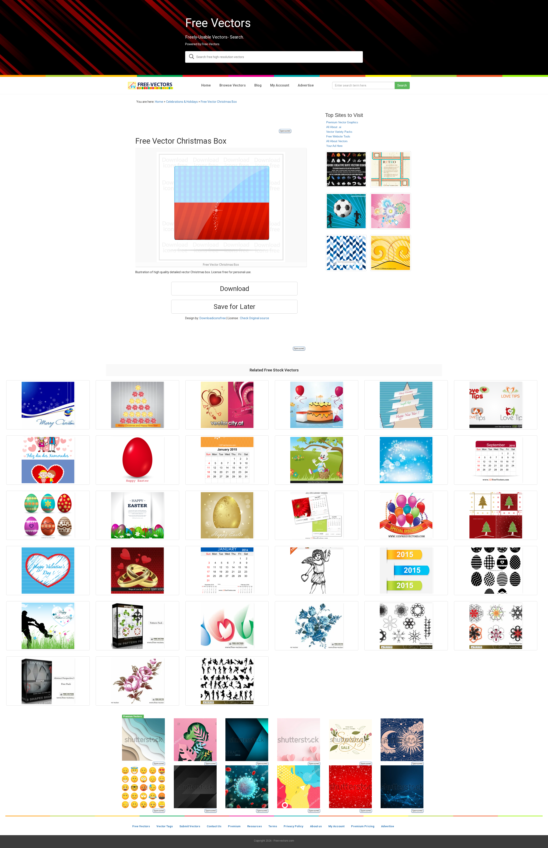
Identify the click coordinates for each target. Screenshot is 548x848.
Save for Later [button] (234, 307)
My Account (336, 826)
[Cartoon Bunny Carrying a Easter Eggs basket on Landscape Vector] (316, 460)
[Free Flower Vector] (137, 681)
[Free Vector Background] (390, 253)
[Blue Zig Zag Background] (346, 253)
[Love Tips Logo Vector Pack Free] (496, 404)
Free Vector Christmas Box (219, 101)
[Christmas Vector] (48, 404)
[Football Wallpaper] (346, 211)
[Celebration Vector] (406, 515)
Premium (234, 826)
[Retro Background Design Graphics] (390, 169)
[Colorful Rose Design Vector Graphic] (390, 211)
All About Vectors (337, 141)
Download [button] (234, 289)
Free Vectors (141, 826)
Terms (272, 826)
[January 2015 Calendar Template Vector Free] (227, 460)
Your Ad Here (334, 146)
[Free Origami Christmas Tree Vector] (406, 404)
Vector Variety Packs (339, 131)
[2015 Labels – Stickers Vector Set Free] (406, 570)
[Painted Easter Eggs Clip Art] (48, 515)
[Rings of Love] (137, 570)
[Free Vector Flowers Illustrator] (316, 625)
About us (316, 826)
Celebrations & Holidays (182, 101)
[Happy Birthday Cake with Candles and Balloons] (316, 404)
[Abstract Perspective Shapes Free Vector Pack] (48, 681)
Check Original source (254, 318)
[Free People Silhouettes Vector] (227, 681)
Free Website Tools (338, 136)
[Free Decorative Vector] (406, 625)
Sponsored (285, 131)
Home (159, 101)
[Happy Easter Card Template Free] (137, 515)
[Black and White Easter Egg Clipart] (496, 570)
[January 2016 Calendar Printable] (227, 570)
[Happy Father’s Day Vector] (48, 625)
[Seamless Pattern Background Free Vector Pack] (137, 625)
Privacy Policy (293, 826)
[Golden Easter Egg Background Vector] (227, 515)
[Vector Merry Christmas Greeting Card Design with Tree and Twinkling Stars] (496, 515)
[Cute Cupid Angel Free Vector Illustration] (316, 570)
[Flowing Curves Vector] (227, 625)
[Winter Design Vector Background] (406, 460)
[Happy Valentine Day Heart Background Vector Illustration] (48, 570)
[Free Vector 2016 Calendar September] (496, 460)
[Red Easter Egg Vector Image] (137, 460)
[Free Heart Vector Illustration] (227, 404)
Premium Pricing (362, 826)
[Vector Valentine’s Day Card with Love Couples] (48, 460)
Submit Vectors (189, 826)
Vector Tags (164, 826)
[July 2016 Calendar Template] (316, 515)
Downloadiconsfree (213, 318)
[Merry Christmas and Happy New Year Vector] (137, 404)
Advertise (387, 826)
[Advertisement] (213, 118)
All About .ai (333, 127)
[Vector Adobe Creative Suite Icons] (346, 169)
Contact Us (214, 826)
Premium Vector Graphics (342, 122)
